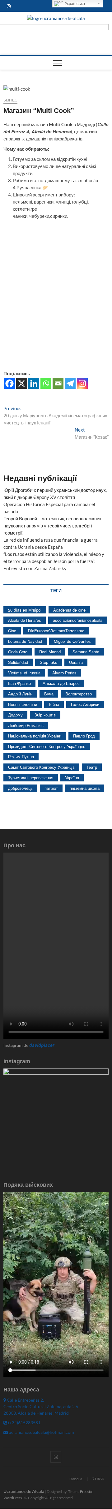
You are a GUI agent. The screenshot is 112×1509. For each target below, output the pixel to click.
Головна (75, 1479)
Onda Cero (17, 652)
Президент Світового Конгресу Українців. (46, 746)
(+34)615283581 (23, 1422)
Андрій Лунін (20, 694)
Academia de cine (69, 610)
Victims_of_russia (24, 673)
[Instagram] (82, 383)
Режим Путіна (21, 756)
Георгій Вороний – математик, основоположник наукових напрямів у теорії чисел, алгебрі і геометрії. (52, 525)
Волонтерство (78, 694)
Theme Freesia (80, 1491)
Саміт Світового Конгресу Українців (41, 767)
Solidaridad (18, 662)
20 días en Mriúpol (24, 610)
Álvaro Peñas (64, 673)
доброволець (20, 788)
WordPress (12, 1497)
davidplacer (41, 1045)
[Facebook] (9, 383)
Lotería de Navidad (25, 641)
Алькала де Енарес (61, 683)
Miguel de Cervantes (72, 641)
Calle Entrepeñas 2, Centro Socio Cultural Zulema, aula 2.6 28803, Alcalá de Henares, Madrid (40, 1406)
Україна (72, 777)
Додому (15, 715)
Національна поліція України (34, 736)
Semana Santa (85, 652)
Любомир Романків (26, 725)
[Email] (58, 383)
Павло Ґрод (84, 736)
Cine (12, 631)
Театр (91, 767)
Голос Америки (85, 704)
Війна (54, 704)
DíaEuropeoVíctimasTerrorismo (56, 631)
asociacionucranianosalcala (77, 620)
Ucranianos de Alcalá (23, 1491)
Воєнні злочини (22, 704)
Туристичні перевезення (30, 777)
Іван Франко (19, 683)
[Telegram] (70, 383)
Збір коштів (45, 715)
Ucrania (76, 662)
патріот (51, 788)
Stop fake (48, 662)
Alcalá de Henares (24, 620)
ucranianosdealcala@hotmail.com (41, 1432)
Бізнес (10, 100)
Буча (49, 694)
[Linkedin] (33, 383)
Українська (74, 3)
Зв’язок (98, 1478)
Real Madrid (50, 652)
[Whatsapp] (45, 383)
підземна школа (85, 788)
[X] (21, 383)
